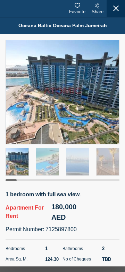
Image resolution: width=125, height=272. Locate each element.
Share (97, 11)
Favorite (77, 11)
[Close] (116, 8)
